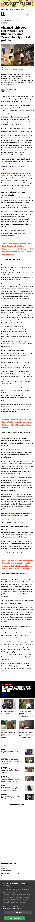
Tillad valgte (18, 912)
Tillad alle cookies (14, 918)
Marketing (17, 908)
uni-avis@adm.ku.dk (11, 875)
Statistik (8, 908)
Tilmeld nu (5, 694)
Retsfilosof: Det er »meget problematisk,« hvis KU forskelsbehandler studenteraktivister (14, 232)
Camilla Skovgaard (11, 89)
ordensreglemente (25, 198)
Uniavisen (4, 9)
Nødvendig (8, 906)
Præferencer (19, 906)
